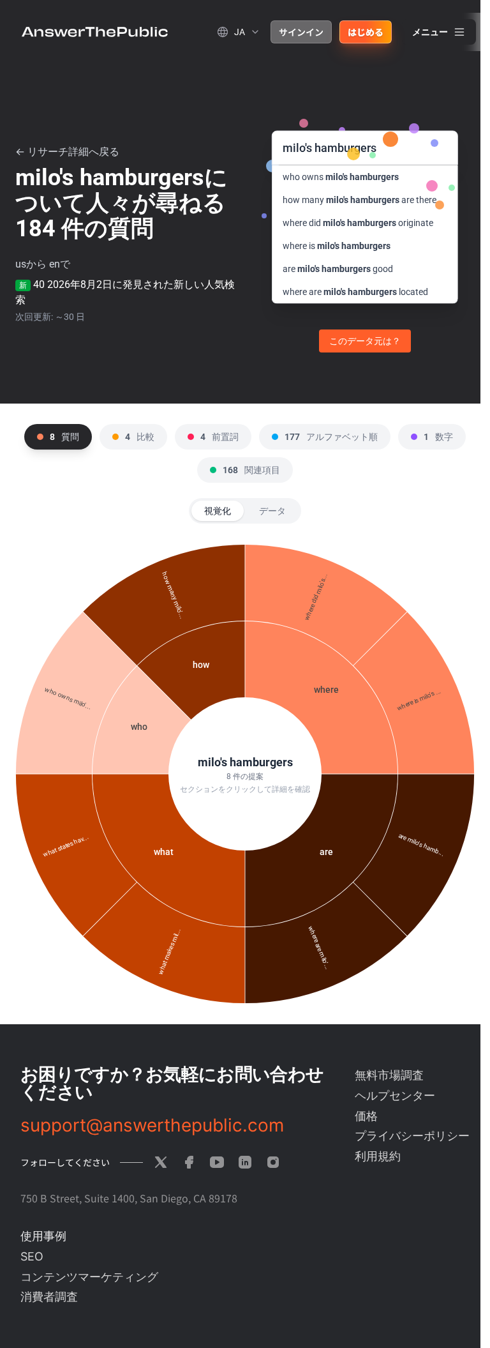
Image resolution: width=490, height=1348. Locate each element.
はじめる (365, 32)
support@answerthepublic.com (152, 1125)
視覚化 (217, 511)
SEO (31, 1256)
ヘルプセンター (395, 1095)
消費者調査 (49, 1296)
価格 (366, 1116)
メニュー (430, 32)
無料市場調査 (389, 1075)
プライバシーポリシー (412, 1135)
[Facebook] (189, 1162)
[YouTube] (217, 1162)
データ (272, 511)
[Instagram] (273, 1162)
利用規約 (378, 1156)
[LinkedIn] (245, 1162)
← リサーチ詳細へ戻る (67, 152)
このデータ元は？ (365, 341)
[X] (160, 1162)
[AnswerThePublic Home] (95, 32)
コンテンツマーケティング (89, 1277)
